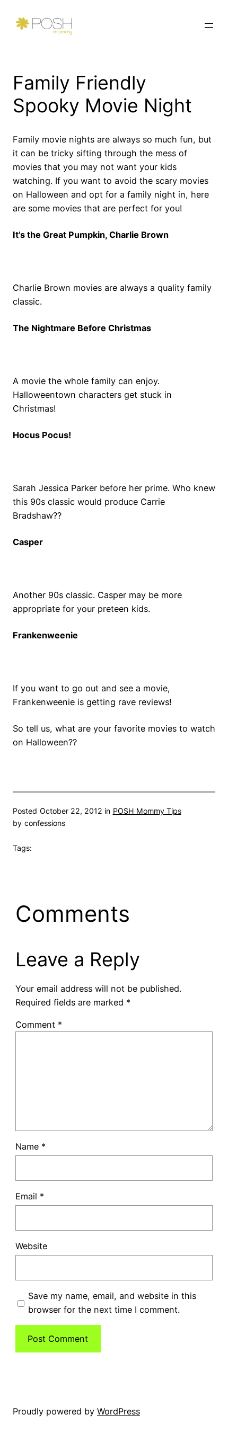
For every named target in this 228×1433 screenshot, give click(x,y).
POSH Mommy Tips (147, 810)
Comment (38, 1024)
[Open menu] (209, 25)
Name (30, 1146)
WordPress (118, 1411)
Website (31, 1246)
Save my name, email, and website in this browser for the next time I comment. (112, 1302)
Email (29, 1196)
